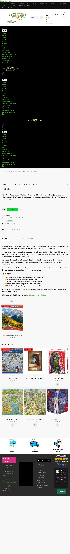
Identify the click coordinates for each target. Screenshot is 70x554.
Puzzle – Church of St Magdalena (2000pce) (12, 335)
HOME (4, 4)
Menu (47, 15)
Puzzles (4, 44)
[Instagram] (5, 7)
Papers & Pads (6, 59)
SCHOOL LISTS (43, 4)
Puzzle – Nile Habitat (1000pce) (12, 419)
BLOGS (13, 5)
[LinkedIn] (17, 229)
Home (3, 171)
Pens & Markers (7, 52)
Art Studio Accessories (9, 54)
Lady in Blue (42, 295)
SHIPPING (34, 4)
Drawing (4, 39)
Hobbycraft (5, 50)
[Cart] (64, 13)
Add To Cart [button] (57, 384)
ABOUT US (5, 5)
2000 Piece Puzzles (11, 333)
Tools (3, 46)
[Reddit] (19, 229)
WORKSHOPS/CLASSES (24, 5)
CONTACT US (13, 4)
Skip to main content (6, 1)
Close (4, 31)
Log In (48, 17)
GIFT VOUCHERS (24, 4)
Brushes (4, 35)
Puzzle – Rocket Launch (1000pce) (57, 419)
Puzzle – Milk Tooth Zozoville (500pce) (35, 379)
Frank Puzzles (10, 223)
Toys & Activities (7, 56)
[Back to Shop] (67, 184)
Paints (4, 33)
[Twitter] (9, 229)
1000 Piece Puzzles (56, 377)
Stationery (5, 48)
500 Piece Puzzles (33, 377)
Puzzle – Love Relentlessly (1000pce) (57, 379)
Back (47, 19)
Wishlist (57, 15)
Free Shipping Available (21, 18)
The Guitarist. (30, 295)
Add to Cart (13, 209)
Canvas (4, 37)
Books (4, 42)
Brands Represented (8, 63)
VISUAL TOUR (62, 4)
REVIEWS (53, 4)
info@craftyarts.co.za (9, 482)
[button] (3, 75)
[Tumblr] (14, 229)
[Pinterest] (12, 229)
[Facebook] (2, 7)
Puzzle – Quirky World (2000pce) (12, 379)
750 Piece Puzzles (17, 171)
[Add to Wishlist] (21, 209)
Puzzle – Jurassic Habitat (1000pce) (35, 419)
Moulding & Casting (8, 61)
